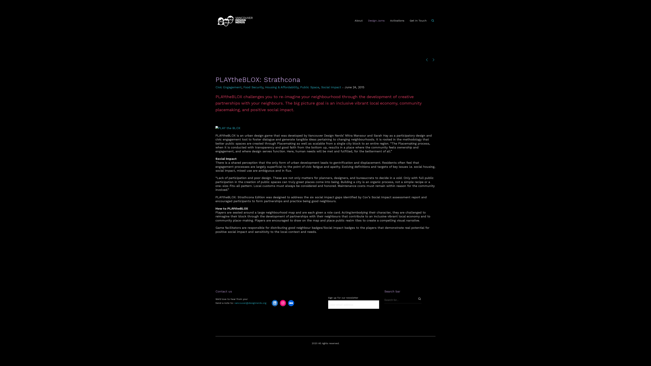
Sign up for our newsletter (343, 297)
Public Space (309, 87)
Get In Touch (418, 20)
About (359, 20)
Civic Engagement (228, 87)
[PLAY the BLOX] (227, 128)
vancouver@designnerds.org (250, 303)
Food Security (253, 87)
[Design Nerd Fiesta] (427, 60)
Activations (397, 20)
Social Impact (331, 87)
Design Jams (376, 20)
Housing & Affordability (281, 87)
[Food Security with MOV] (433, 60)
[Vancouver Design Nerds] (234, 21)
